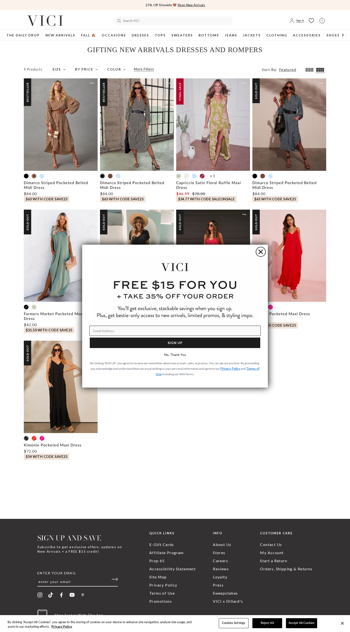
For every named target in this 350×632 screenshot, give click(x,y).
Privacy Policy (61, 627)
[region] (175, 623)
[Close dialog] (260, 252)
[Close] (342, 623)
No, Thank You (175, 355)
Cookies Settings (233, 623)
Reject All (267, 623)
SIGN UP (175, 343)
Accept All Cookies (302, 623)
